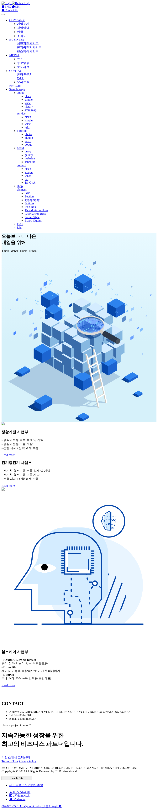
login (20, 224)
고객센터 (24, 757)
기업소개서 (9, 757)
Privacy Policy (27, 761)
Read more (8, 455)
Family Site (17, 778)
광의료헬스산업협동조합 (26, 785)
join (19, 227)
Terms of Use (10, 761)
